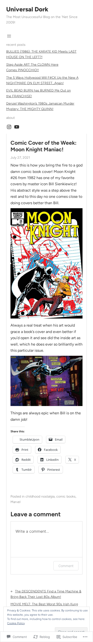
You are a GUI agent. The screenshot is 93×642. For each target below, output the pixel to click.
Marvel (15, 502)
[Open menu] (9, 36)
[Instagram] (9, 127)
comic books (66, 496)
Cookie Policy (16, 623)
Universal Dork (27, 9)
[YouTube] (17, 127)
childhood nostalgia (40, 496)
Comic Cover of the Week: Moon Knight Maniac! (43, 146)
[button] (46, 263)
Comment (65, 566)
